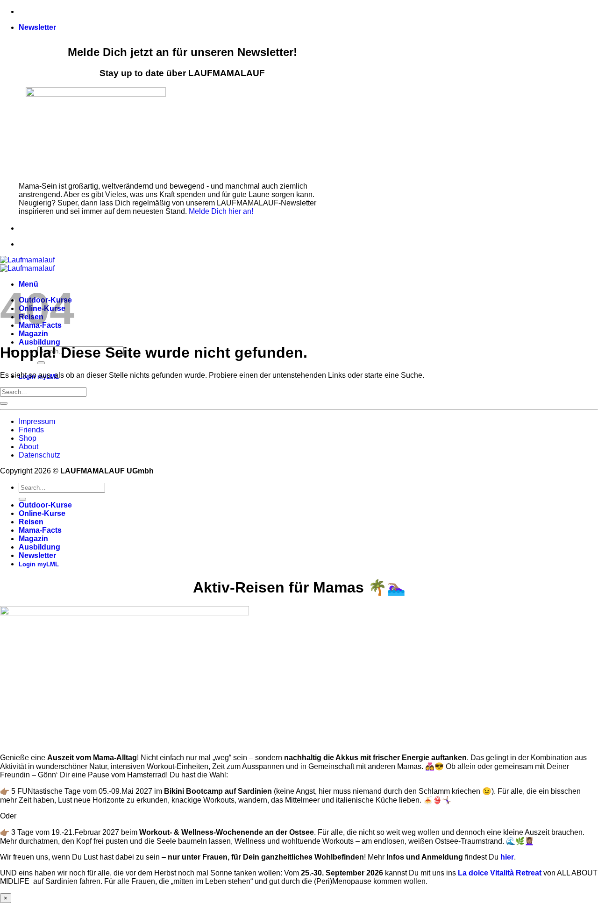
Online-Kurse (42, 513)
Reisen (31, 522)
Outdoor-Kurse (45, 505)
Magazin (33, 539)
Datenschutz (39, 455)
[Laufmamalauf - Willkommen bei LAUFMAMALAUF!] (27, 264)
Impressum (37, 421)
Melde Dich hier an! (221, 211)
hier (507, 857)
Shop (27, 438)
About (28, 447)
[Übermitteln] (41, 362)
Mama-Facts (40, 530)
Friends (31, 430)
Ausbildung (39, 342)
